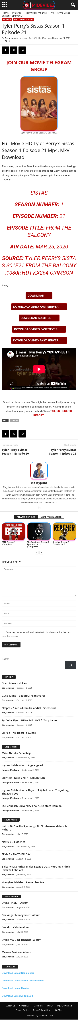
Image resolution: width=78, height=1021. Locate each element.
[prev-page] (37, 552)
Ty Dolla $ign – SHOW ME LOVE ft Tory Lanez (29, 720)
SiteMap (58, 1010)
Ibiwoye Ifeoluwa (10, 770)
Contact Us (24, 1005)
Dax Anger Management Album (21, 915)
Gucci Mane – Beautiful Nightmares (23, 695)
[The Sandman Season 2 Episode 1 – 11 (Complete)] (39, 531)
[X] (13, 50)
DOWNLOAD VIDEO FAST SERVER (36, 306)
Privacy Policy (22, 1010)
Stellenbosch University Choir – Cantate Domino (32, 806)
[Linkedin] (39, 507)
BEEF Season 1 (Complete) (8, 543)
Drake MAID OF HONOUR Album (21, 939)
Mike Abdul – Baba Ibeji (16, 753)
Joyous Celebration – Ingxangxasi (22, 765)
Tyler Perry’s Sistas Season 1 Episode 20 (15, 451)
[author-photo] (39, 470)
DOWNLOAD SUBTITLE (36, 317)
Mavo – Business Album (16, 952)
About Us (10, 1005)
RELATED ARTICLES (26, 517)
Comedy (14, 420)
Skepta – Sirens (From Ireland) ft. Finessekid (29, 708)
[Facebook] (5, 50)
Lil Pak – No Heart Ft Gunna (19, 732)
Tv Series (16, 12)
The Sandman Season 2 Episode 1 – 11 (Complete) (38, 544)
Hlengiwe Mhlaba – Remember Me (23, 882)
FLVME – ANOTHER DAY (16, 854)
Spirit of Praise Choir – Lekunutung (23, 777)
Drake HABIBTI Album (15, 902)
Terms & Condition (41, 1010)
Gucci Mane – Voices (14, 683)
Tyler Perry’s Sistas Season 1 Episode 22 (62, 451)
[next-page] (41, 552)
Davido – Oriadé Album (16, 927)
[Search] (70, 665)
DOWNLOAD (36, 295)
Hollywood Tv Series (36, 12)
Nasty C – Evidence (13, 842)
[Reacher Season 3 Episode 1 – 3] (64, 531)
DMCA (50, 1005)
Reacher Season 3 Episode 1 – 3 (61, 543)
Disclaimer (38, 1005)
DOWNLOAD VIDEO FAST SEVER (36, 329)
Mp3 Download (64, 1005)
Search (5, 659)
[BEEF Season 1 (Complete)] (13, 531)
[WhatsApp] (22, 50)
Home (5, 12)
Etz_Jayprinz (11, 38)
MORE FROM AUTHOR (50, 517)
